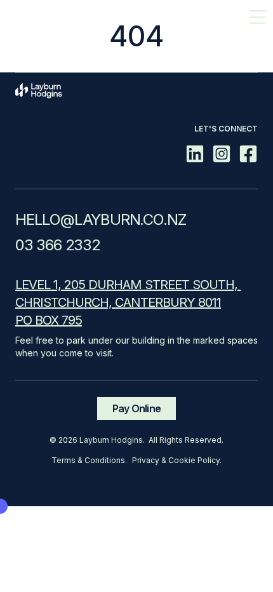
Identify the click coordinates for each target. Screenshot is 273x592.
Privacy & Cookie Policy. (177, 460)
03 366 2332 (57, 245)
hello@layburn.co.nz (101, 219)
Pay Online (136, 408)
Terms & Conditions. (89, 460)
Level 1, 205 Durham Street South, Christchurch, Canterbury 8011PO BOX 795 (128, 302)
